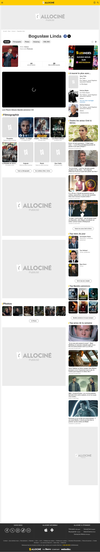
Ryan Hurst (83, 264)
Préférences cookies (61, 540)
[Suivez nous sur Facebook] (7, 530)
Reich (42, 163)
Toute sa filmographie (23, 171)
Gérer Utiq (56, 542)
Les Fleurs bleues (58, 138)
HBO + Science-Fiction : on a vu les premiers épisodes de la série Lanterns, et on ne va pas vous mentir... (82, 395)
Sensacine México (80, 534)
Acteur (26, 47)
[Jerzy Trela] (73, 81)
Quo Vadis (58, 163)
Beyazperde (72, 531)
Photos (7, 303)
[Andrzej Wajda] (73, 96)
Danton (82, 98)
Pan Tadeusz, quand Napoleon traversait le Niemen (88, 81)
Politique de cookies (49, 540)
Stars (9, 31)
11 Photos (34, 321)
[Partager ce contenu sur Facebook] (65, 36)
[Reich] (42, 152)
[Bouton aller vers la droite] (96, 42)
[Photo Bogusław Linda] (7, 311)
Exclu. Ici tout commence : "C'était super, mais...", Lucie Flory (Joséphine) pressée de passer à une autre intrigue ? (82, 145)
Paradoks (10, 138)
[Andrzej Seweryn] (73, 110)
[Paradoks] (9, 127)
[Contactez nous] (28, 530)
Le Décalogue (83, 84)
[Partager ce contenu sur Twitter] (69, 36)
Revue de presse (87, 540)
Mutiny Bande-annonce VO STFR (73, 298)
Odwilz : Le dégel (26, 138)
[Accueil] (48, 2)
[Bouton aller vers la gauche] (92, 42)
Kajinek (25, 163)
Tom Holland (83, 250)
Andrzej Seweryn (85, 105)
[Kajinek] (25, 152)
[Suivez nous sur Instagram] (18, 530)
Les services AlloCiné (46, 542)
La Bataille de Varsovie (9, 163)
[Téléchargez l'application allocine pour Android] (53, 530)
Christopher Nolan (85, 236)
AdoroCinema (87, 531)
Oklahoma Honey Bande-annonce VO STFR (83, 298)
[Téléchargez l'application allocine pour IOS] (47, 530)
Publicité (31, 540)
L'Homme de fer (84, 113)
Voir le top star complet (83, 281)
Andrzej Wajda (84, 90)
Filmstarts (72, 529)
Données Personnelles (75, 540)
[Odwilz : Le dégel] (25, 127)
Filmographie (11, 114)
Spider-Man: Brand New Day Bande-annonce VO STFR (83, 311)
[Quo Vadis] (58, 152)
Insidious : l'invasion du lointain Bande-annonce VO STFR (93, 298)
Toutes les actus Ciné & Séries (83, 228)
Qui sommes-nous (14, 540)
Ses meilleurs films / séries (42, 171)
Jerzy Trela (83, 76)
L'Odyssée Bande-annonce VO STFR (73, 311)
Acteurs (14, 31)
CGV (40, 540)
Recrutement (23, 540)
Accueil (5, 31)
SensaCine (87, 529)
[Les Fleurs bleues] (58, 127)
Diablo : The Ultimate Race (42, 138)
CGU (36, 540)
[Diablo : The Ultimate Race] (42, 127)
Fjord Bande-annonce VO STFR (93, 311)
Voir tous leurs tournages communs (87, 101)
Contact (5, 540)
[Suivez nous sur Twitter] (12, 530)
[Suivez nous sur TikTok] (23, 530)
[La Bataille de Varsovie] (9, 152)
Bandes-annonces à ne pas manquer (83, 318)
